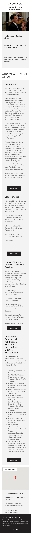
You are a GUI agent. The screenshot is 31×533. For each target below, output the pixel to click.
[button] (4, 6)
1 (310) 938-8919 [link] (12, 510)
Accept (15, 529)
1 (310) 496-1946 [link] (13, 512)
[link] (15, 6)
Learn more (14, 188)
